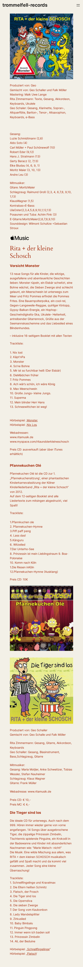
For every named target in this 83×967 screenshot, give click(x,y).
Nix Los (31, 424)
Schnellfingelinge (38, 949)
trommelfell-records (25, 5)
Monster (32, 420)
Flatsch (31, 953)
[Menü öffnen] (78, 5)
